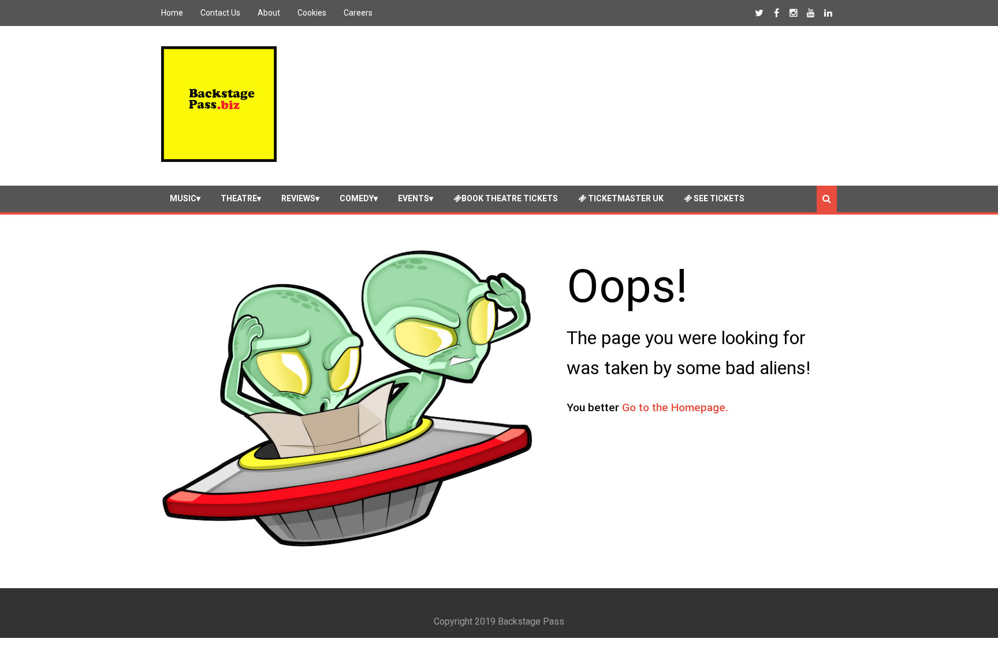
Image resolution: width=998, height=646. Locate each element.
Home (172, 12)
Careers (358, 12)
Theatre (239, 198)
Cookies (311, 12)
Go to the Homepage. (675, 407)
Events (413, 198)
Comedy (357, 198)
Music (183, 198)
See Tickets (718, 198)
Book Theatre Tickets (509, 198)
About (269, 12)
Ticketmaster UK (625, 198)
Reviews (298, 198)
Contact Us (220, 12)
